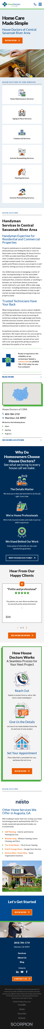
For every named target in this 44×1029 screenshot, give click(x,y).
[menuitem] (22, 1005)
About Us (22, 957)
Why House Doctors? (20, 558)
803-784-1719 (12, 414)
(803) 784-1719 (22, 942)
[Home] (12, 4)
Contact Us (20, 979)
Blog (22, 962)
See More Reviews (20, 635)
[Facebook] (26, 972)
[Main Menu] (40, 4)
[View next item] (26, 628)
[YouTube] (22, 972)
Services (22, 953)
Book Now (11, 40)
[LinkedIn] (17, 972)
